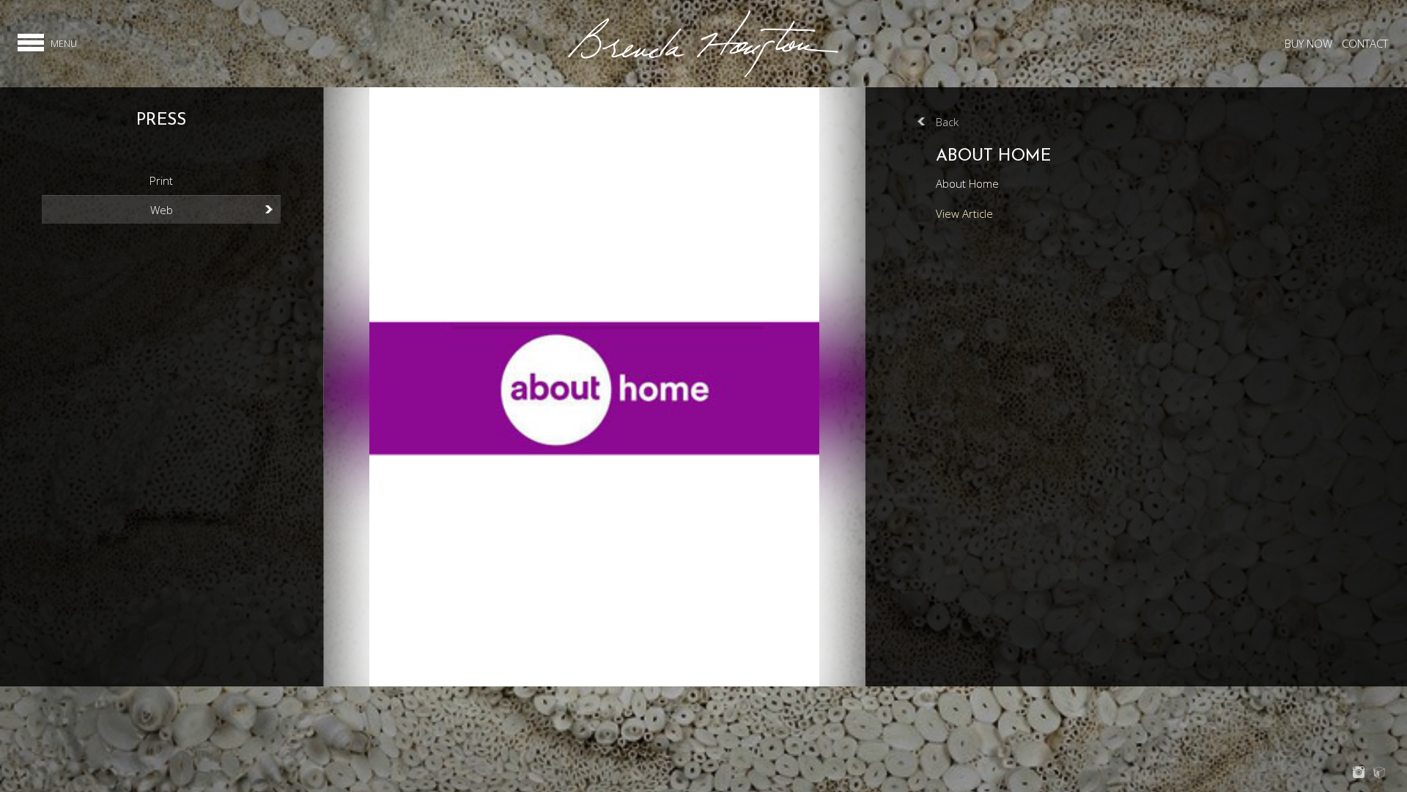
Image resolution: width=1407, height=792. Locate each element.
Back (947, 121)
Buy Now (1308, 43)
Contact (1365, 43)
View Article (964, 213)
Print (161, 180)
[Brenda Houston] (703, 75)
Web (161, 209)
